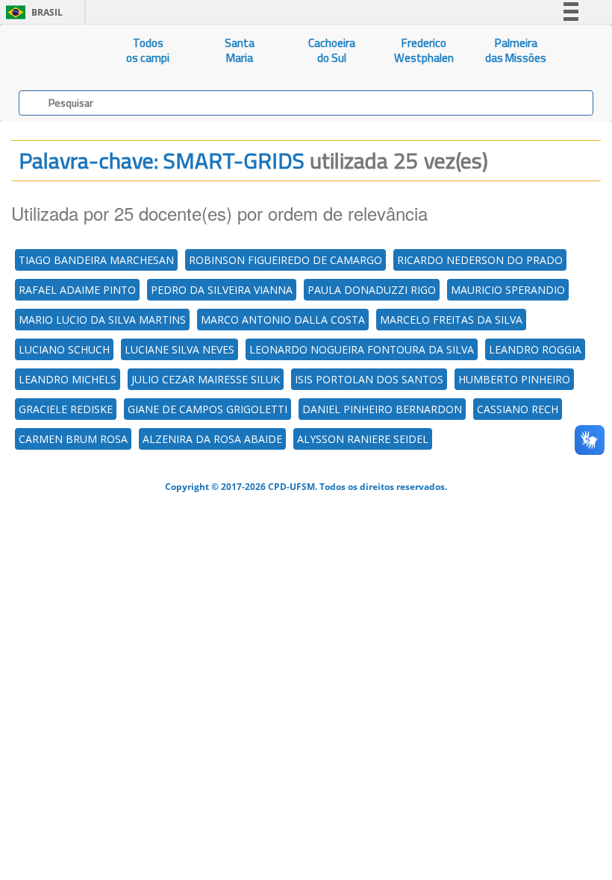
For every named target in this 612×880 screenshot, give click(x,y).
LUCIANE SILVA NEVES (179, 349)
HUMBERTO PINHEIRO (514, 379)
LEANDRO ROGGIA (535, 349)
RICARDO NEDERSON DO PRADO (480, 260)
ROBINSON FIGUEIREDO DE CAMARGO (285, 260)
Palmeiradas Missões (515, 50)
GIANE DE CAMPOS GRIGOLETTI (207, 409)
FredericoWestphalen (424, 50)
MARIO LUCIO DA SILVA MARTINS (102, 319)
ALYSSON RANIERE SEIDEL (362, 439)
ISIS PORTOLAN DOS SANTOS (369, 379)
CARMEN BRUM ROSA (73, 439)
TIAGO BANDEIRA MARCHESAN (96, 260)
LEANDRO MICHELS (67, 379)
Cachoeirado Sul (331, 50)
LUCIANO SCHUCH (64, 349)
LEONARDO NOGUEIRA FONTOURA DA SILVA (361, 349)
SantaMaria (240, 50)
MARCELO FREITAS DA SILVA (451, 319)
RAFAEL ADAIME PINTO (77, 290)
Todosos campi (147, 50)
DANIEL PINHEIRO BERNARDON (382, 409)
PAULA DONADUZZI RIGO (371, 290)
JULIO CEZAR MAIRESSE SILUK (205, 379)
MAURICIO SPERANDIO (508, 290)
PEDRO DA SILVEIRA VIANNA (222, 290)
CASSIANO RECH (517, 409)
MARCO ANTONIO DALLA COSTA (283, 319)
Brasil (31, 12)
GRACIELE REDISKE (66, 409)
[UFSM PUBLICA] (51, 51)
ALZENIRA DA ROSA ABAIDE (212, 439)
